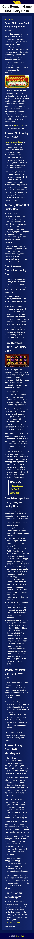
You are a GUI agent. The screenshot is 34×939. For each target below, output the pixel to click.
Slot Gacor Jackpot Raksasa (16, 489)
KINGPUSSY (18, 126)
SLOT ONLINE (9, 19)
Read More (10, 926)
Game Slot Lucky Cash (13, 142)
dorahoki (8, 885)
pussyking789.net (13, 922)
